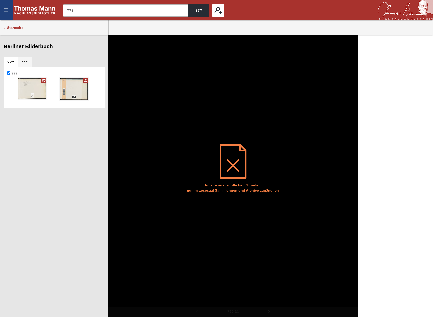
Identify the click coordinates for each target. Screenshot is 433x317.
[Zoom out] (115, 42)
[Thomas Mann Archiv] (405, 10)
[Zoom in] (115, 72)
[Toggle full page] (115, 87)
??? (35, 10)
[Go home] (115, 57)
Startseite (15, 28)
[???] (218, 10)
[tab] (11, 62)
